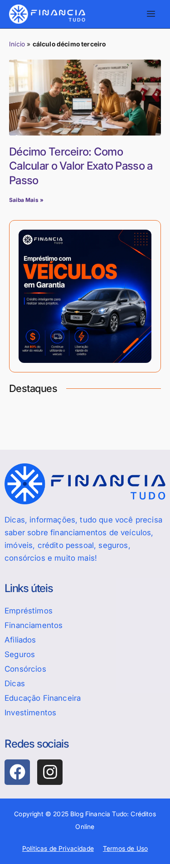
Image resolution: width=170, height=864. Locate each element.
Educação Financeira (43, 698)
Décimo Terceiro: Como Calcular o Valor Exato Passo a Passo (80, 165)
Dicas (15, 683)
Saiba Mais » (26, 199)
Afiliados (20, 639)
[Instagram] (50, 772)
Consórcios (25, 668)
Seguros (20, 654)
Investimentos (30, 712)
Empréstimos (29, 610)
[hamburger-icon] (151, 14)
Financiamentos (34, 625)
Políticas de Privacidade (58, 848)
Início (17, 44)
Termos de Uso (125, 848)
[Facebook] (17, 772)
